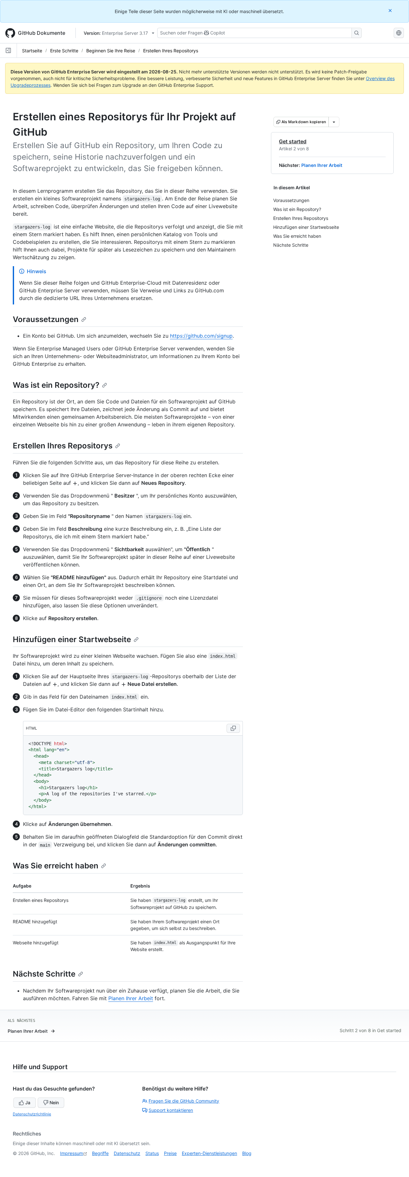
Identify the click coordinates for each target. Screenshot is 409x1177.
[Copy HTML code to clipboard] (233, 728)
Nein (54, 1102)
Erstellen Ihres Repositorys (170, 50)
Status (152, 1153)
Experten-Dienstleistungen (209, 1153)
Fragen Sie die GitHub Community (184, 1101)
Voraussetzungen (46, 319)
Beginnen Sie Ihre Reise (110, 50)
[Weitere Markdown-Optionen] (333, 122)
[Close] (391, 10)
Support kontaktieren (171, 1110)
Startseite (32, 50)
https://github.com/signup (201, 336)
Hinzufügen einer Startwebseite (72, 639)
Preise (170, 1153)
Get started (292, 141)
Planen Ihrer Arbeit (321, 165)
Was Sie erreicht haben (55, 865)
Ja (27, 1102)
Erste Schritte (64, 50)
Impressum (71, 1153)
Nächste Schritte (44, 973)
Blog (246, 1153)
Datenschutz (127, 1153)
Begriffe (100, 1153)
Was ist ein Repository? (56, 385)
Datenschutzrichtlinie (32, 1114)
